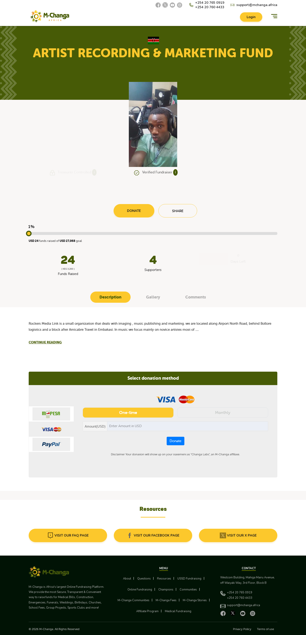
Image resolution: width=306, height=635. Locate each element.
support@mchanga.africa (256, 5)
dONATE (134, 211)
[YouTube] (172, 5)
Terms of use (265, 629)
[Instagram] (179, 5)
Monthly (222, 412)
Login (251, 17)
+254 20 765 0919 (209, 2)
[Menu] (274, 16)
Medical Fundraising (178, 611)
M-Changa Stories (195, 600)
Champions (165, 590)
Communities (188, 590)
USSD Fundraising (189, 579)
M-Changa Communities (133, 600)
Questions (144, 579)
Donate (175, 441)
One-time (128, 412)
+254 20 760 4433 (209, 7)
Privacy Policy (242, 629)
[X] (165, 5)
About (127, 579)
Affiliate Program (147, 611)
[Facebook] (158, 5)
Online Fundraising (139, 590)
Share (177, 211)
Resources (164, 579)
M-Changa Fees (166, 600)
